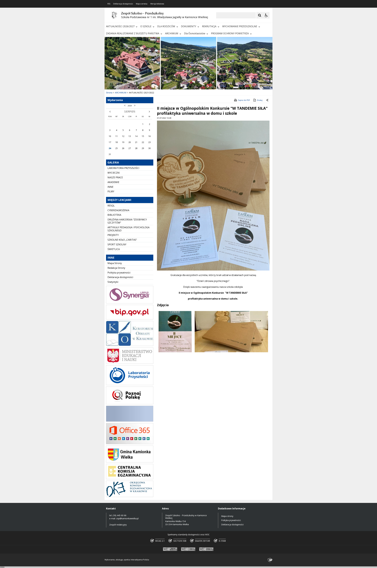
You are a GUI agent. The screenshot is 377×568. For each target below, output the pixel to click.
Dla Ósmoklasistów (194, 33)
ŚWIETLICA (114, 249)
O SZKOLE (145, 26)
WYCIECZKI (114, 172)
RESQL (111, 205)
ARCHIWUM (171, 33)
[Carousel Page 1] (133, 83)
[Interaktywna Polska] (270, 560)
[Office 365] (129, 443)
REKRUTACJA (209, 26)
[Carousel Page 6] (147, 83)
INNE (110, 186)
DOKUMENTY (188, 26)
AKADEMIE (113, 182)
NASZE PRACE (115, 177)
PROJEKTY (113, 235)
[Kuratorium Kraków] (129, 345)
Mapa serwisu (141, 4)
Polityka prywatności (119, 272)
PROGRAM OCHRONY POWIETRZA (230, 33)
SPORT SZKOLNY (117, 244)
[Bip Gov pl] (129, 318)
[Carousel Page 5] (144, 83)
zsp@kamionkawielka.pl (127, 518)
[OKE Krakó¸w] (129, 496)
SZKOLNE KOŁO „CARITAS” (122, 239)
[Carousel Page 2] (136, 83)
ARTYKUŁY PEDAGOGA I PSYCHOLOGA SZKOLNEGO (128, 229)
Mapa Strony (115, 263)
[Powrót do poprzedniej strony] (267, 100)
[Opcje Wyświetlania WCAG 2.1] (266, 15)
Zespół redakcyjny (118, 524)
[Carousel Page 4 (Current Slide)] (141, 83)
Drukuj (259, 100)
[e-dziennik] (129, 302)
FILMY (111, 191)
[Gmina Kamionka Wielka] (129, 461)
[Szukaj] (259, 15)
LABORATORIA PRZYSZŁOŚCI (123, 168)
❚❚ (111, 83)
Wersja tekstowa (157, 4)
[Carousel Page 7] (150, 83)
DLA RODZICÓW (166, 26)
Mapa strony (227, 516)
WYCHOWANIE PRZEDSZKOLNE (239, 26)
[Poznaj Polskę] (129, 403)
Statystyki (113, 281)
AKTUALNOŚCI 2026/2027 (120, 26)
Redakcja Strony (116, 267)
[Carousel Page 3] (138, 83)
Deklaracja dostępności (123, 4)
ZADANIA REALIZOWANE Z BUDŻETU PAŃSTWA (132, 33)
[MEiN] (129, 363)
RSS (109, 4)
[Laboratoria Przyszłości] (129, 384)
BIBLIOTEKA (114, 214)
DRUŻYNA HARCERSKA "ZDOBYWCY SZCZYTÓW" (127, 221)
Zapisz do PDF (244, 100)
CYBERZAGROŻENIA (118, 210)
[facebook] (129, 421)
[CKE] (129, 478)
